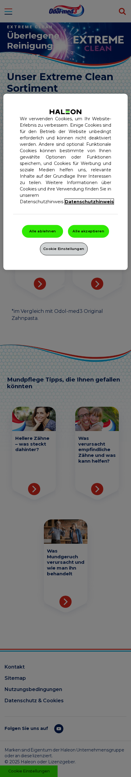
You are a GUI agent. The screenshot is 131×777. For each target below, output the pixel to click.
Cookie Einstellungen (63, 248)
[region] (65, 182)
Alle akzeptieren (88, 231)
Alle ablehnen (42, 231)
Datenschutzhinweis (89, 201)
